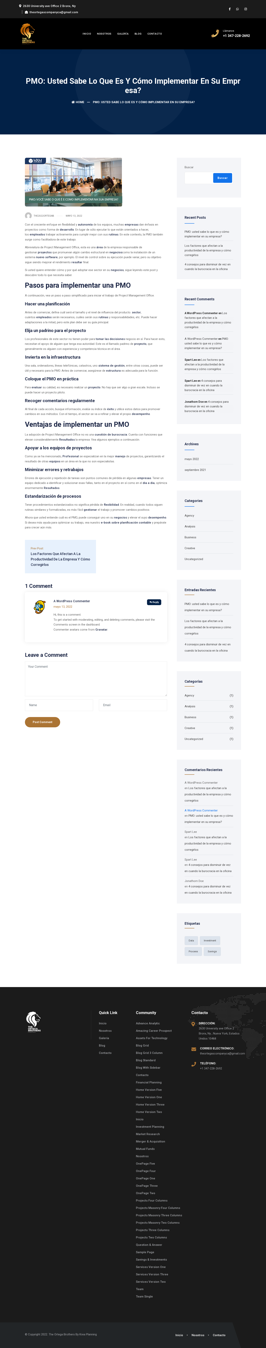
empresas (131, 224)
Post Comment (42, 722)
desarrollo (67, 229)
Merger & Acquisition (150, 1141)
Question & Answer (149, 1245)
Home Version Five (149, 1090)
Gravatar (101, 629)
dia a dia (149, 483)
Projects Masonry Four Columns (158, 1208)
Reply (155, 602)
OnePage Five (145, 1163)
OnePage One (145, 1178)
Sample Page (145, 1252)
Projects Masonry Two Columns (158, 1222)
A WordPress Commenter (72, 601)
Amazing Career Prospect (154, 1031)
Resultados (67, 439)
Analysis (190, 526)
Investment (210, 940)
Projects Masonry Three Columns (159, 1215)
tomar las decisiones (110, 339)
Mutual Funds (145, 1149)
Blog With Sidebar (148, 1067)
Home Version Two (149, 1112)
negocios (115, 252)
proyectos (45, 252)
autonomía (85, 224)
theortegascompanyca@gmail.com (222, 1053)
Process (193, 951)
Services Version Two (151, 1282)
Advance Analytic (148, 1023)
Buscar (189, 167)
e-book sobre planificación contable (126, 522)
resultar (76, 262)
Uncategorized (194, 559)
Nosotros (104, 33)
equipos (54, 461)
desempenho (141, 414)
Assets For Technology (151, 1038)
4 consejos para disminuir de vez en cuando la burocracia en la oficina (203, 385)
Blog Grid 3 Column (149, 1053)
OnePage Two (145, 1193)
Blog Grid (142, 1045)
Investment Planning (150, 1126)
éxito (110, 409)
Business (190, 537)
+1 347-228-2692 (211, 1068)
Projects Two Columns (151, 1237)
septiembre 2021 (195, 470)
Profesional (71, 456)
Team (140, 1289)
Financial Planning (149, 1082)
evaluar (37, 387)
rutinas (113, 234)
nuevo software (47, 257)
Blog (138, 33)
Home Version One (149, 1097)
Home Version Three (150, 1104)
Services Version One (151, 1267)
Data (191, 940)
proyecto (140, 344)
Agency (189, 515)
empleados (37, 234)
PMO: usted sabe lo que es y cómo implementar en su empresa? (207, 343)
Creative (190, 548)
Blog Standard (146, 1060)
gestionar (90, 509)
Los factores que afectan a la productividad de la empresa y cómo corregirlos (208, 250)
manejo (120, 456)
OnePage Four (146, 1171)
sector (136, 312)
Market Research (148, 1134)
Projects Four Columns (151, 1200)
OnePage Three (147, 1186)
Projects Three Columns (152, 1230)
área (99, 247)
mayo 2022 (192, 459)
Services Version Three (152, 1274)
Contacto (154, 33)
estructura (113, 370)
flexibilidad (111, 504)
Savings (212, 951)
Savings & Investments (151, 1259)
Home (80, 102)
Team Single (144, 1296)
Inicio (87, 33)
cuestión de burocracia (111, 434)
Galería (123, 33)
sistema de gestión (111, 365)
